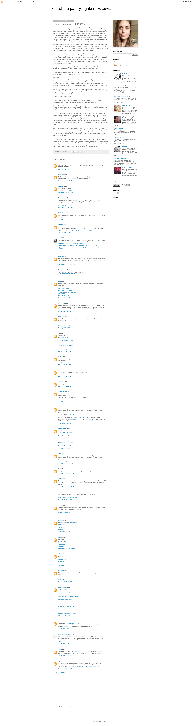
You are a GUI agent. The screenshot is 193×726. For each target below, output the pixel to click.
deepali (60, 356)
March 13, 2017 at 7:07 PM (65, 169)
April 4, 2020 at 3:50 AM (64, 298)
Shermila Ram (62, 316)
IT (58, 333)
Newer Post (57, 704)
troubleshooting (62, 561)
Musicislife (61, 381)
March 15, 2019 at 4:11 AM (65, 232)
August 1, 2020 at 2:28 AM (65, 401)
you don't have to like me (121, 128)
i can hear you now (119, 137)
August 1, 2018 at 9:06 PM (65, 219)
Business (60, 224)
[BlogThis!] (76, 152)
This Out (91, 419)
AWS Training (62, 293)
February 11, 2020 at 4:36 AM (66, 276)
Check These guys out (80, 417)
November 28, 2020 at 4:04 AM (66, 565)
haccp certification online (65, 579)
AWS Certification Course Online (67, 292)
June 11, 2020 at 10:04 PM (65, 328)
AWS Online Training (63, 288)
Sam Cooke (70, 143)
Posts (116, 62)
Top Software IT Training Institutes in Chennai (70, 243)
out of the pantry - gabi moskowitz (82, 8)
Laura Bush (61, 303)
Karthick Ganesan (63, 238)
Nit (59, 370)
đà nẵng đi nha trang (63, 603)
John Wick (61, 174)
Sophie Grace (62, 213)
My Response (62, 374)
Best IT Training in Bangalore (66, 190)
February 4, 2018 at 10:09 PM (66, 207)
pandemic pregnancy (120, 158)
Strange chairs (62, 541)
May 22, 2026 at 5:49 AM (64, 644)
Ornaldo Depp (62, 391)
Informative (76, 384)
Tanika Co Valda (62, 428)
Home (81, 704)
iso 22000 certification (64, 512)
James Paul (61, 570)
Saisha (60, 505)
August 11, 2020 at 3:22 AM (65, 448)
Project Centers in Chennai (65, 345)
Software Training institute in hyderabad (88, 666)
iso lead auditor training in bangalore (68, 497)
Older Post (105, 704)
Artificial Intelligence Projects (66, 432)
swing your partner (127, 167)
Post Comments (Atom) (67, 707)
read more (61, 527)
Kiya (59, 468)
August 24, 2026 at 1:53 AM (65, 669)
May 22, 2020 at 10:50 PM (65, 311)
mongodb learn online (73, 623)
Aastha (60, 478)
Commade (61, 546)
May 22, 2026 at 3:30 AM (64, 629)
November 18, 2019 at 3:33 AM (66, 264)
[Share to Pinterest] (82, 152)
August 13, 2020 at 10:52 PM (66, 473)
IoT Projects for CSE (63, 337)
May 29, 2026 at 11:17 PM (65, 655)
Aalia (59, 281)
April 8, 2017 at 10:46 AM (65, 181)
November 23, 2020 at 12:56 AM (67, 531)
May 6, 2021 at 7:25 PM (64, 615)
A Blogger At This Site (76, 419)
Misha (59, 407)
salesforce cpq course (64, 634)
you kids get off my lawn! (129, 116)
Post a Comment (60, 672)
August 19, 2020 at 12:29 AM (66, 486)
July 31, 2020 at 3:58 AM (64, 386)
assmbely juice (62, 559)
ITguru (60, 649)
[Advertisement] (81, 688)
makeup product (62, 524)
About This (71, 414)
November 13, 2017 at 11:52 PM (66, 192)
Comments (118, 65)
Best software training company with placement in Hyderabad (77, 230)
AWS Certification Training (65, 290)
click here (60, 362)
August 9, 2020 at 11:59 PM (65, 423)
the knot (124, 146)
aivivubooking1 (62, 587)
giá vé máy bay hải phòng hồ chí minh (68, 596)
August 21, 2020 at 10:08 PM (66, 515)
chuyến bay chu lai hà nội (65, 599)
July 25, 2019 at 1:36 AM (64, 251)
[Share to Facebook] (80, 152)
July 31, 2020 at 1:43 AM (64, 376)
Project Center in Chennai (65, 436)
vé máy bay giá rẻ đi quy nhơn (66, 606)
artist (59, 537)
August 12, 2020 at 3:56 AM (65, 463)
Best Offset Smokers (63, 399)
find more (60, 529)
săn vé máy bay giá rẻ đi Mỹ (65, 593)
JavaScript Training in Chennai (66, 442)
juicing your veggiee (63, 563)
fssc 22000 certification (64, 325)
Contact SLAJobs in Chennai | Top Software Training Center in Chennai (77, 245)
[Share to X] (78, 152)
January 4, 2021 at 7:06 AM (65, 582)
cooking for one (126, 105)
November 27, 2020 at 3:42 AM (66, 548)
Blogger (104, 721)
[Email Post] (71, 151)
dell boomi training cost (81, 651)
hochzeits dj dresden (93, 309)
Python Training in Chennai (65, 340)
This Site (96, 471)
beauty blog (73, 522)
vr (58, 621)
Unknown (60, 163)
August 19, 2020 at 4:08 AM (65, 500)
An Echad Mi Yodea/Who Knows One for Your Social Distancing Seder (125, 95)
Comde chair (61, 544)
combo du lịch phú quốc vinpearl (67, 613)
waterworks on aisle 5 (120, 86)
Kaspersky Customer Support (66, 205)
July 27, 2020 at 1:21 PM (64, 351)
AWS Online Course (63, 295)
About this (70, 461)
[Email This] (74, 152)
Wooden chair (62, 543)
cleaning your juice (63, 558)
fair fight (124, 74)
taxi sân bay (61, 610)
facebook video (89, 217)
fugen (59, 661)
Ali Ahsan (61, 256)
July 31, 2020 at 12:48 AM (65, 364)
